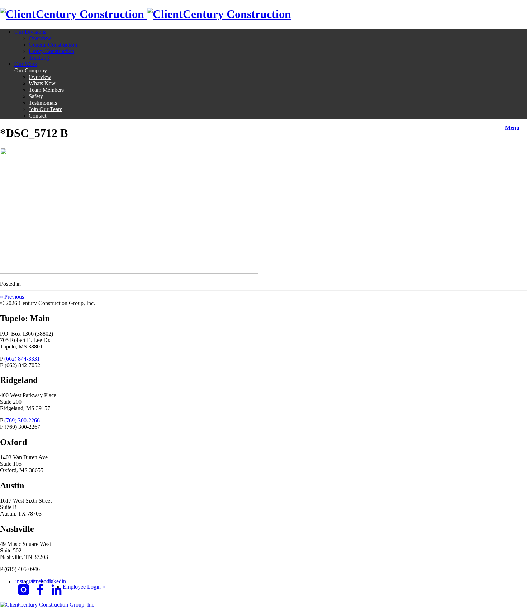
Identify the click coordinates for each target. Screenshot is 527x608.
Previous (12, 297)
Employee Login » (84, 587)
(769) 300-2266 (22, 420)
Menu (512, 128)
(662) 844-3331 (22, 359)
